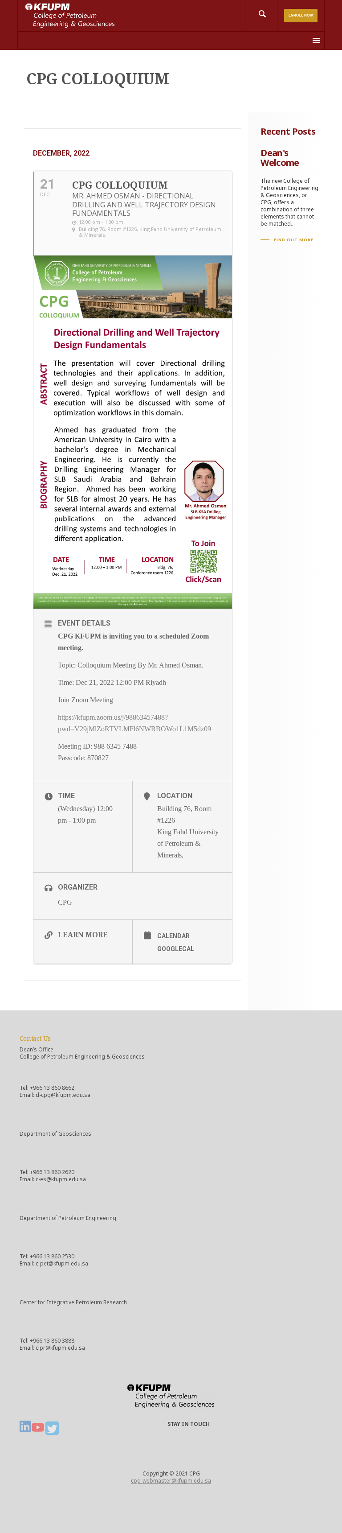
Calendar (173, 936)
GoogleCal (175, 948)
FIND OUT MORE (294, 240)
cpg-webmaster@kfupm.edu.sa (171, 1480)
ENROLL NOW (301, 15)
